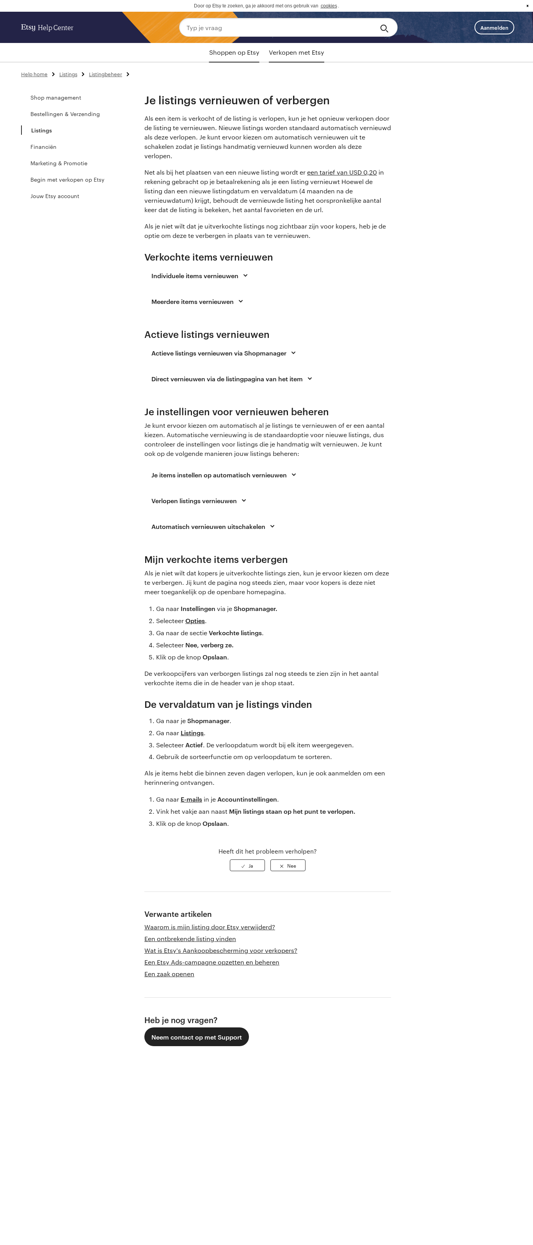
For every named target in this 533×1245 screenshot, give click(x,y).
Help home (34, 73)
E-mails (191, 799)
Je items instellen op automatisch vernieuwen (219, 474)
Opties (195, 620)
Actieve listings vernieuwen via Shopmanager (218, 352)
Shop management (55, 97)
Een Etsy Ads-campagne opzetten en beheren (211, 962)
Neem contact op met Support (196, 1036)
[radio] (247, 865)
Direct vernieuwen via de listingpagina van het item (227, 378)
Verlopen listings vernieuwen (194, 500)
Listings (68, 73)
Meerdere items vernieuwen (192, 301)
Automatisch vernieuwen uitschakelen (208, 526)
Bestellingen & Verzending (65, 114)
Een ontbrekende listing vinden (190, 938)
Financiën (43, 146)
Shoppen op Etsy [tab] (234, 52)
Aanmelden (494, 27)
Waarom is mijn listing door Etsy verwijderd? (209, 927)
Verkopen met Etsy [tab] (296, 52)
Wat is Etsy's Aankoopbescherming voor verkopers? (220, 950)
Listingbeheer (105, 73)
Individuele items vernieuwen (194, 275)
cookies (329, 6)
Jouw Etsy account (54, 196)
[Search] (386, 27)
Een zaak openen (169, 974)
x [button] (527, 6)
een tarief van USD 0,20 (342, 172)
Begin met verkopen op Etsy (67, 179)
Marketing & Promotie (58, 163)
